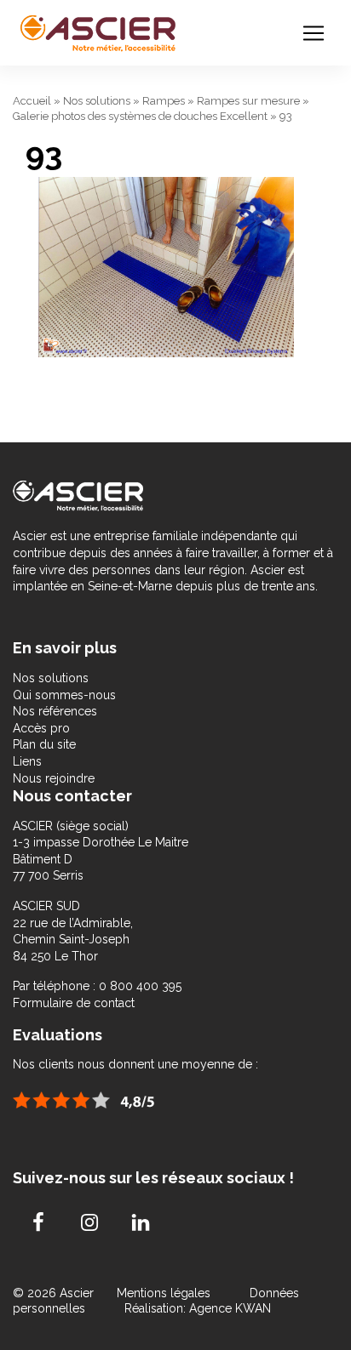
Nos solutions (96, 100)
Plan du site (44, 744)
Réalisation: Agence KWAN (197, 1308)
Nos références (55, 711)
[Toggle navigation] (313, 33)
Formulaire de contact (74, 1003)
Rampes (163, 100)
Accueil (32, 100)
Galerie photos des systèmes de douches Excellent (140, 116)
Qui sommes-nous (64, 695)
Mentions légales (165, 1293)
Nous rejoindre (54, 778)
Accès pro (41, 728)
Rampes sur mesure (248, 100)
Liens (27, 761)
